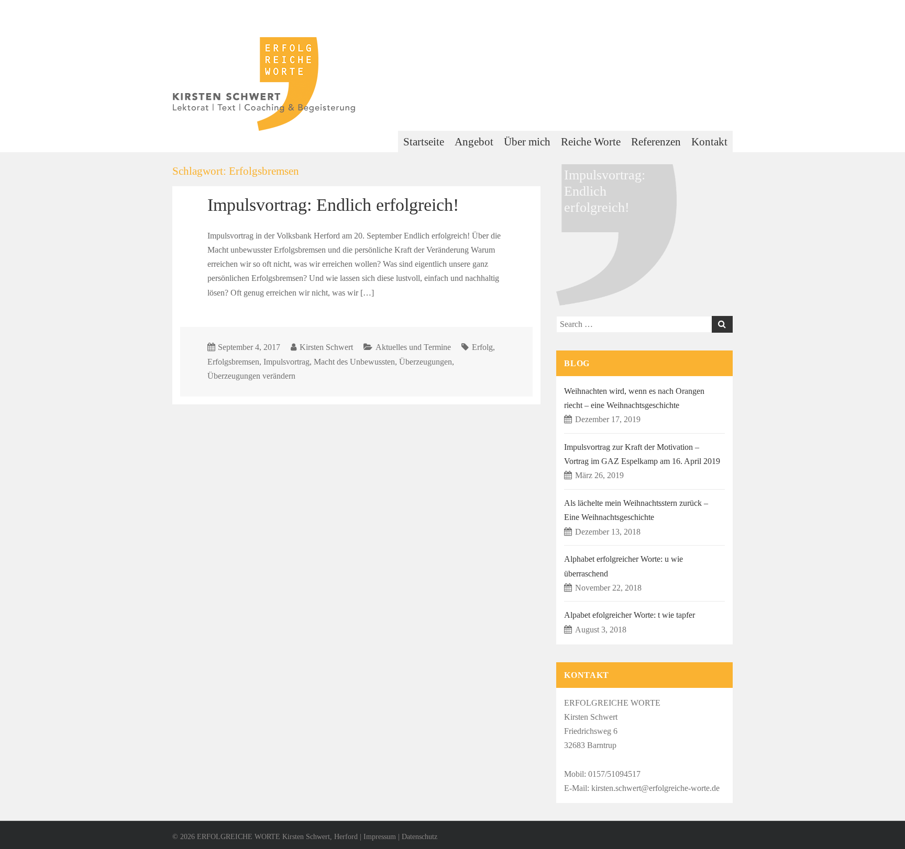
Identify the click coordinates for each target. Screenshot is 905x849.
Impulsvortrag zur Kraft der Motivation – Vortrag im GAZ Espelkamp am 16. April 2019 (642, 454)
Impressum (379, 837)
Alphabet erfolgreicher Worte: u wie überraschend (623, 566)
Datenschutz (419, 837)
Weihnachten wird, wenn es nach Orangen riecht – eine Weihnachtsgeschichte (634, 398)
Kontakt (709, 141)
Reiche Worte (591, 141)
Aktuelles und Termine (413, 347)
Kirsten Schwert (326, 347)
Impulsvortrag (286, 361)
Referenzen (656, 141)
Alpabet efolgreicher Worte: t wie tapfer (629, 614)
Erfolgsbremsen (233, 361)
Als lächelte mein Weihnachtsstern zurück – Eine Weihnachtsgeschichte (636, 510)
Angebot (474, 141)
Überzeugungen (425, 361)
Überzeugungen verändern (251, 375)
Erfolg (482, 347)
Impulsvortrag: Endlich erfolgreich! (333, 204)
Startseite (423, 141)
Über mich (527, 141)
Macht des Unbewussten (354, 361)
